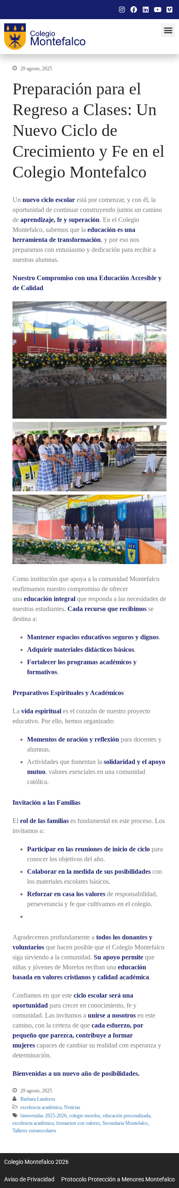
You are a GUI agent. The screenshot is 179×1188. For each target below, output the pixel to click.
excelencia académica (41, 1107)
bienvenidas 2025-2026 (43, 1116)
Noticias (72, 1107)
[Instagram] (122, 9)
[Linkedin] (145, 9)
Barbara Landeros (37, 1099)
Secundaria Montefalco (125, 1123)
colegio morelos (84, 1116)
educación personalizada (126, 1116)
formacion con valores (78, 1123)
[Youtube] (157, 9)
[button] (168, 30)
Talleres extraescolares (34, 1131)
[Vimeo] (169, 9)
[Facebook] (134, 9)
